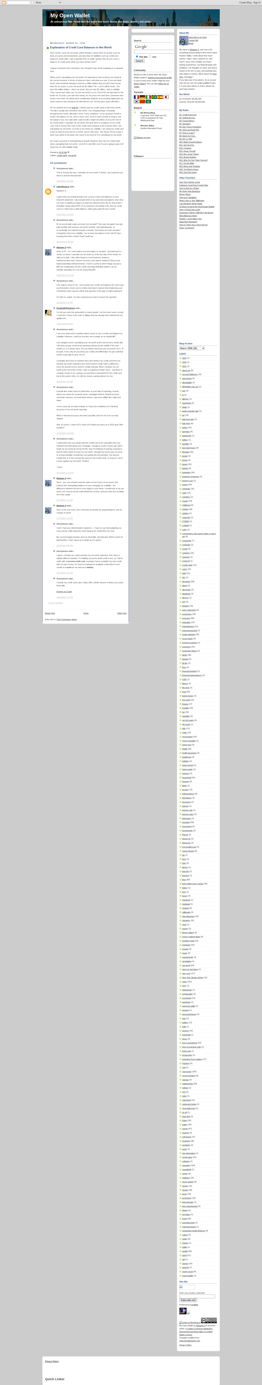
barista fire (186, 436)
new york (186, 973)
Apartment (186, 403)
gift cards (186, 724)
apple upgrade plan (190, 411)
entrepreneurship (189, 630)
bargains (186, 432)
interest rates (188, 814)
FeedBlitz (194, 1305)
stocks (185, 1186)
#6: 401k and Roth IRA (189, 130)
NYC (184, 986)
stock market (188, 1182)
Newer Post (50, 613)
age (183, 391)
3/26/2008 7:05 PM (64, 382)
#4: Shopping (185, 124)
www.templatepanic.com (189, 1341)
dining (184, 585)
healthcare (186, 757)
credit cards (62, 155)
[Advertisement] (86, 34)
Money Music (185, 194)
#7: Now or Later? (187, 133)
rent (184, 1092)
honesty (185, 773)
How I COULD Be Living (189, 210)
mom (184, 924)
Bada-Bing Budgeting (188, 222)
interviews (186, 818)
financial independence (192, 675)
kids (184, 863)
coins (184, 529)
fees (184, 667)
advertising (187, 378)
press (184, 1039)
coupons (186, 557)
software (186, 1161)
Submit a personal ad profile (160, 78)
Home (86, 613)
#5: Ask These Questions (190, 127)
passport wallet (188, 1006)
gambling (186, 716)
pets (184, 1018)
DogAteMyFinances (65, 308)
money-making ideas (191, 937)
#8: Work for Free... (187, 136)
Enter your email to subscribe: (192, 1293)
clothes (185, 509)
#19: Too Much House (188, 169)
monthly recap (188, 941)
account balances (189, 374)
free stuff (186, 700)
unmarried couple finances (193, 1231)
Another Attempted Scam (151, 128)
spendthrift (186, 1169)
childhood (186, 505)
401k (184, 366)
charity (185, 501)
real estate (186, 1071)
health (184, 749)
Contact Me (193, 40)
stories (185, 1190)
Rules (184, 1120)
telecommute (187, 1202)
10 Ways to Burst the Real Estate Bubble (196, 207)
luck (184, 892)
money (185, 929)
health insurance (189, 753)
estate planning (188, 634)
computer (186, 545)
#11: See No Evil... (187, 145)
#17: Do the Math (186, 163)
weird (184, 1255)
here (215, 74)
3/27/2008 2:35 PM (64, 573)
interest (185, 806)
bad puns (186, 423)
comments (186, 541)
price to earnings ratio (191, 1047)
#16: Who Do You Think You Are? (193, 160)
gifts (184, 728)
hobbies (185, 761)
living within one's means (192, 884)
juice (184, 859)
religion (185, 1088)
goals (184, 732)
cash (184, 493)
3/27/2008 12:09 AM (65, 433)
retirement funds (189, 1104)
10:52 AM (63, 152)
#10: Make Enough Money (190, 142)
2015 (184, 358)
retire (184, 1096)
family (184, 655)
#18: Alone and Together (189, 166)
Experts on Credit (64, 592)
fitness (185, 683)
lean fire (185, 871)
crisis (184, 569)
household (186, 777)
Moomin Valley (147, 126)
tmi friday (186, 1214)
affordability (187, 382)
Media (190, 43)
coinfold (185, 525)
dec (183, 577)
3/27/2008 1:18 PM (64, 500)
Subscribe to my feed (197, 37)
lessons (185, 875)
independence (188, 794)
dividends (186, 594)
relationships (187, 1084)
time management (189, 1206)
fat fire (184, 663)
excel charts (187, 638)
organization (187, 994)
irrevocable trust (189, 847)
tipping (185, 1210)
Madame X (61, 247)
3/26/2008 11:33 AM (64, 214)
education (186, 622)
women (185, 1263)
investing (186, 822)
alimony (185, 399)
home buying (187, 765)
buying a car (187, 481)
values (185, 1235)
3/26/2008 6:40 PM (64, 324)
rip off (184, 1112)
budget (185, 468)
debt (184, 573)
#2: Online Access (187, 118)
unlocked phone (189, 1227)
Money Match (188, 932)
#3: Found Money (186, 121)
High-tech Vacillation (188, 197)
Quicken (185, 1063)
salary (184, 1124)
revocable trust (188, 1108)
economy (186, 618)
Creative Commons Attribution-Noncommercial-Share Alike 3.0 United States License (196, 1332)
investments (187, 830)
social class (187, 1157)
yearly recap (187, 1271)
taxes (184, 1194)
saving (185, 1129)
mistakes (186, 920)
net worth (72, 155)
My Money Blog (147, 113)
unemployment (188, 1223)
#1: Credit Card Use (188, 115)
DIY (183, 602)
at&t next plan (188, 419)
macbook (186, 900)
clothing (185, 513)
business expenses (190, 476)
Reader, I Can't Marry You (190, 219)
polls (184, 1027)
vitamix (185, 1243)
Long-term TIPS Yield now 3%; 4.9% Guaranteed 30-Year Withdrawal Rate (153, 117)
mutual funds (187, 957)
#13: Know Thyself (187, 151)
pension (185, 1010)
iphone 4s (186, 839)
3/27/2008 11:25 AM (64, 473)
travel (184, 1218)
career (185, 484)
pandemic (186, 1002)
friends (185, 704)
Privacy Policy (185, 1345)
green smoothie (189, 741)
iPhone (185, 835)
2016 (184, 362)
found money (187, 696)
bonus (184, 460)
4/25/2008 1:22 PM (64, 597)
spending (186, 1165)
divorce (185, 598)
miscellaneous (188, 916)
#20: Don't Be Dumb (188, 172)
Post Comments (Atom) (67, 619)
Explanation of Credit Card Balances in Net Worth (81, 47)
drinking (185, 606)
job (183, 855)
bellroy (185, 440)
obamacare (187, 990)
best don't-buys (189, 448)
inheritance (187, 798)
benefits (185, 444)
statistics (186, 1178)
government (187, 737)
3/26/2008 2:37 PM (64, 303)
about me (186, 370)
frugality (185, 708)
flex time (185, 688)
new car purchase (190, 969)
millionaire (186, 912)
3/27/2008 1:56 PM (64, 546)
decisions (186, 581)
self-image (186, 1137)
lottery (184, 888)
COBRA (185, 521)
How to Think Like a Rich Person (193, 225)
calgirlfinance (62, 187)
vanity (184, 1239)
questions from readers (192, 1059)
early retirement (189, 610)
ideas (184, 785)
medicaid (186, 904)
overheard (186, 998)
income (185, 790)
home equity (187, 769)
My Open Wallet (70, 15)
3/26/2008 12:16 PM (65, 275)
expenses (186, 647)
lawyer (185, 867)
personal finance (189, 1014)
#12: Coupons (185, 148)
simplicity (186, 1145)
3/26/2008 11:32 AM (64, 181)
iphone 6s (186, 843)
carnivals (186, 489)
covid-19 (186, 561)
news (184, 982)
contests (186, 553)
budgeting (186, 472)
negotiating (186, 961)
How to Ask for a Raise (189, 188)
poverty (185, 1031)
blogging (185, 452)
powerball (186, 1035)
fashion (185, 659)
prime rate (186, 1051)
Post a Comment (55, 603)
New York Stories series (189, 182)
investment (187, 826)
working (185, 1267)
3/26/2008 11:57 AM (64, 242)
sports (185, 1174)
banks (184, 427)
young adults (187, 1276)
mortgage (186, 945)
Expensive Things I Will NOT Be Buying (196, 213)
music (184, 953)
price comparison (189, 1043)
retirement (186, 1100)
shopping (186, 1141)
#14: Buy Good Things (189, 154)
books (184, 464)
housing (185, 781)
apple (184, 407)
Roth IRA (186, 1116)
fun (183, 712)
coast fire (186, 517)
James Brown (188, 851)
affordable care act (190, 387)
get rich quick (188, 720)
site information (188, 1153)
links (184, 879)
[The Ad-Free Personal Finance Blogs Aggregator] (142, 137)
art (183, 415)
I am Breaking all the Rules (190, 203)
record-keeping (188, 1076)
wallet (184, 1247)
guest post (186, 745)
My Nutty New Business (189, 191)
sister (184, 1149)
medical (185, 908)
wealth (185, 1251)
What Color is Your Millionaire (191, 200)
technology (187, 1198)
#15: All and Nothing (187, 157)
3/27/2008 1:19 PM (64, 518)
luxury (184, 896)
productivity (187, 1055)
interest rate (187, 810)
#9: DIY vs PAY (185, 139)
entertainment (188, 626)
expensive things (189, 651)
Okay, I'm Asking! (186, 228)
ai (183, 395)
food (184, 692)
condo (184, 549)
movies (185, 949)
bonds (184, 456)
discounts (186, 590)
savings (185, 1133)
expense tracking (189, 643)
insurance (186, 802)
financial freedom (189, 671)
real (183, 1067)
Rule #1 (75, 108)
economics (187, 614)
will (183, 1259)
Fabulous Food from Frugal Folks (193, 185)
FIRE (184, 679)
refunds (185, 1080)
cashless (186, 497)
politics (185, 1022)
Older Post (122, 613)
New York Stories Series (192, 977)
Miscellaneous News (188, 216)
